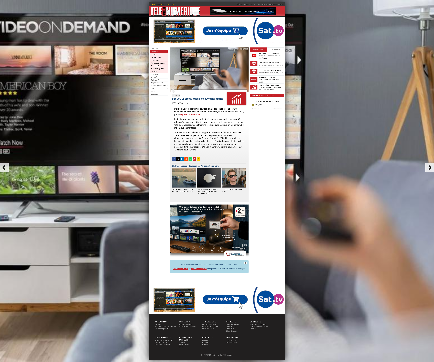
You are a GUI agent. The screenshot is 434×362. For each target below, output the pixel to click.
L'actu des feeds (156, 66)
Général (205, 344)
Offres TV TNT (231, 326)
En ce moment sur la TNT (164, 340)
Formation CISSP (232, 342)
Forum (153, 91)
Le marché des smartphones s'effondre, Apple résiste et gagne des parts (182, 191)
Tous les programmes (162, 344)
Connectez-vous (180, 269)
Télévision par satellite (244, 4)
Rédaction (205, 340)
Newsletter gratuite (157, 69)
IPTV (258, 4)
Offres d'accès (184, 344)
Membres (154, 49)
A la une (153, 54)
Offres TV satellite (232, 324)
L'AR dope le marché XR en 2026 (207, 190)
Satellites (154, 74)
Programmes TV (157, 83)
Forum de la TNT (208, 329)
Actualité (182, 342)
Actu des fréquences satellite (165, 326)
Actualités (154, 52)
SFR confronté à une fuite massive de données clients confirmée (269, 55)
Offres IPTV (230, 329)
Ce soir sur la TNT (161, 342)
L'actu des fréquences (158, 63)
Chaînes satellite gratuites (259, 326)
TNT (254, 4)
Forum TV (253, 329)
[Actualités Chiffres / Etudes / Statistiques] (236, 104)
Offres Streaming (232, 331)
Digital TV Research (190, 115)
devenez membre (199, 269)
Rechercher (155, 60)
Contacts (154, 94)
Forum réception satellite (187, 326)
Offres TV (154, 77)
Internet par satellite (276, 4)
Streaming (264, 4)
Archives (154, 71)
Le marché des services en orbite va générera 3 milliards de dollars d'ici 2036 (270, 87)
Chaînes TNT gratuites (210, 326)
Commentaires (156, 57)
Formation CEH (231, 340)
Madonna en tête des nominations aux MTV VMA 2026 (269, 79)
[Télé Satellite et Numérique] (175, 11)
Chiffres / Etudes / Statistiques (186, 166)
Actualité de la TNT (209, 324)
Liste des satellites (185, 324)
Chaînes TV (155, 80)
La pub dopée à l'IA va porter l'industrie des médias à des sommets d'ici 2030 (233, 191)
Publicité (205, 342)
